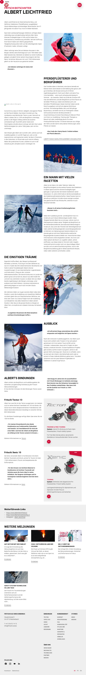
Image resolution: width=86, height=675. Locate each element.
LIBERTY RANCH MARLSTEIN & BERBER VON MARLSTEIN (62, 139)
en (81, 670)
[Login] (74, 5)
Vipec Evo (47, 619)
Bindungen (48, 614)
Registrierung (62, 619)
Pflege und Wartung (61, 628)
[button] (80, 5)
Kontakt (60, 617)
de (75, 670)
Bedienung (47, 629)
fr (78, 670)
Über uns (47, 645)
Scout (46, 624)
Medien (73, 619)
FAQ (58, 622)
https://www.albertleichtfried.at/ (16, 513)
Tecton (24, 438)
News (73, 617)
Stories (74, 614)
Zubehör (46, 627)
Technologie (48, 653)
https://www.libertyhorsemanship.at (18, 515)
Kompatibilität (62, 624)
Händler (60, 636)
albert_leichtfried (19, 517)
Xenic (23, 484)
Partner (46, 655)
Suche (69, 5)
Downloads (61, 639)
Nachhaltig (47, 650)
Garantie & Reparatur (60, 633)
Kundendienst (62, 614)
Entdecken (7, 559)
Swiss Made (47, 648)
